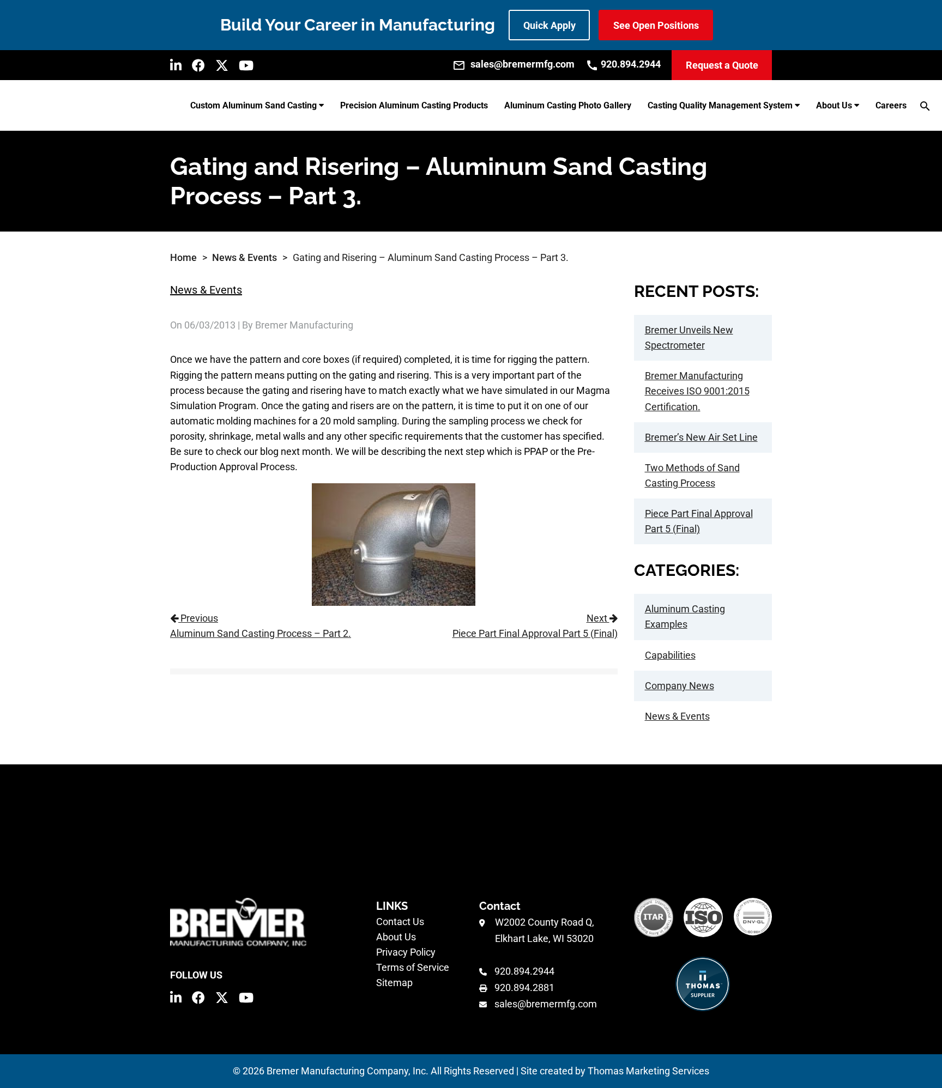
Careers (891, 105)
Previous (260, 625)
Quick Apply (549, 25)
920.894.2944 (524, 971)
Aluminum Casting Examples (685, 616)
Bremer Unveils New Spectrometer (689, 337)
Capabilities (670, 655)
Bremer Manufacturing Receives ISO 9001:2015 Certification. (697, 391)
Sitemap (394, 982)
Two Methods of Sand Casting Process (692, 475)
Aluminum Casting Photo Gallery (567, 105)
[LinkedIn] (176, 65)
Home (183, 257)
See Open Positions (656, 25)
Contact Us (400, 921)
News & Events (244, 257)
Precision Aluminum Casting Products (414, 105)
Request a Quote (722, 65)
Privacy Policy (406, 952)
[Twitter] (221, 65)
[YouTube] (246, 65)
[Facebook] (198, 65)
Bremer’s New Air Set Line (701, 437)
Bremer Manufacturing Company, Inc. (347, 1071)
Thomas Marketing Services (648, 1071)
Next (534, 625)
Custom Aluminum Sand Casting (253, 105)
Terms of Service (412, 967)
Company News (679, 685)
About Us (834, 105)
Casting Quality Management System (720, 105)
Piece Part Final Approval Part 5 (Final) (699, 521)
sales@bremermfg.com (545, 1004)
